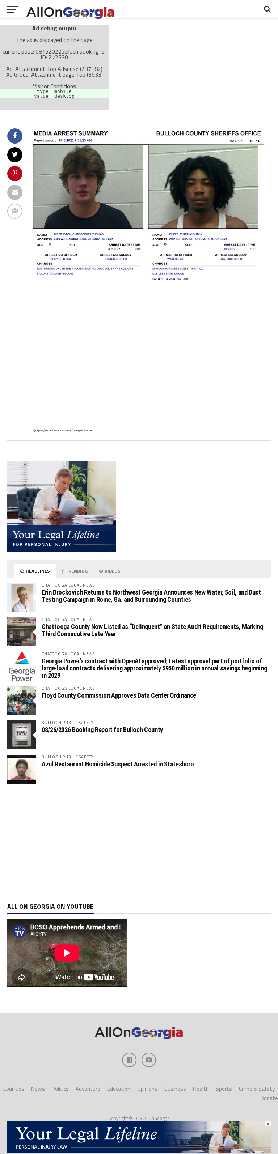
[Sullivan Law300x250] (61, 549)
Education (118, 1089)
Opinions (147, 1089)
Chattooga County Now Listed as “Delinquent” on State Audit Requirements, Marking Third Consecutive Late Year (152, 630)
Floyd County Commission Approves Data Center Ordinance (119, 695)
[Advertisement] (139, 843)
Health (201, 1089)
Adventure (88, 1089)
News (38, 1089)
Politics (60, 1089)
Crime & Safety (257, 1089)
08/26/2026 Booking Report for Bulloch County (102, 729)
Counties (13, 1089)
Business (175, 1089)
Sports (224, 1089)
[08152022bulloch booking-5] (150, 430)
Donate (269, 1098)
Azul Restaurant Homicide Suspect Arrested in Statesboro (118, 764)
